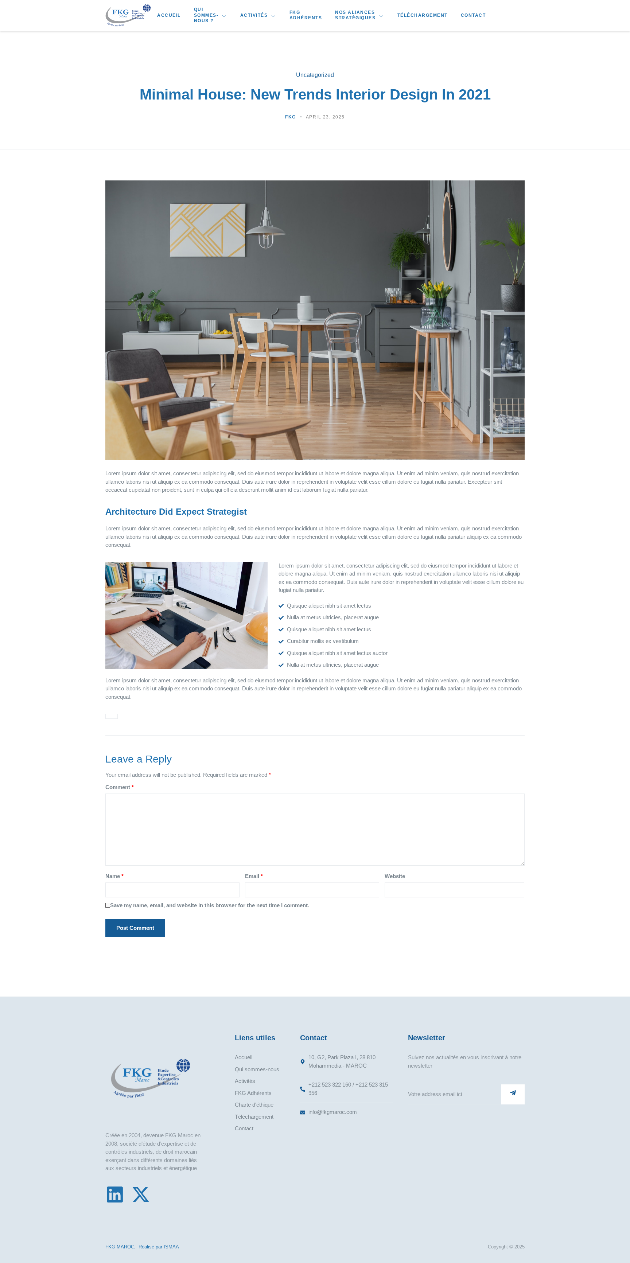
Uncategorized (315, 75)
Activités (254, 15)
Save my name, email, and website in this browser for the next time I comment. (209, 905)
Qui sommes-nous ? (206, 15)
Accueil (169, 15)
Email (254, 876)
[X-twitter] (140, 1194)
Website (395, 876)
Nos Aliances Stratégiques (355, 15)
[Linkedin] (114, 1194)
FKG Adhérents (305, 15)
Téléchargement (422, 15)
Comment (119, 787)
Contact (473, 15)
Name (114, 876)
